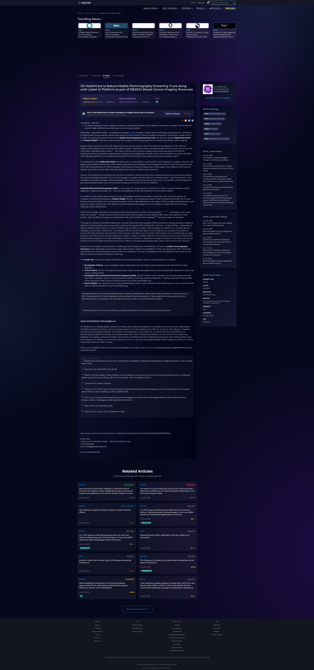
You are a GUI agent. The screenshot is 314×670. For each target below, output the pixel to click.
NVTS (188, 30)
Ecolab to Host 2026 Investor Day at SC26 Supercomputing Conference (105, 561)
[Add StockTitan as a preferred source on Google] (192, 120)
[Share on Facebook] (188, 120)
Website (207, 306)
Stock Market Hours (177, 650)
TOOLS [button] (200, 8)
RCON (134, 30)
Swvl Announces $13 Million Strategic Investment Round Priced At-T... (116, 35)
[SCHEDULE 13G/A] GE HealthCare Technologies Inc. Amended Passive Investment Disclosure (217, 242)
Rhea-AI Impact (90, 98)
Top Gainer (129, 485)
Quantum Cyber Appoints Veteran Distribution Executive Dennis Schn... (224, 34)
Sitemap (97, 641)
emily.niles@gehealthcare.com (93, 446)
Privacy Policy (137, 631)
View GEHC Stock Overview (218, 98)
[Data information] (222, 275)
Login (193, 3)
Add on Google (173, 114)
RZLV (80, 30)
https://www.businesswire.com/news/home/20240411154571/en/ (143, 433)
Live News (177, 644)
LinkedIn (95, 348)
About (97, 625)
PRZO (161, 30)
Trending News (89, 19)
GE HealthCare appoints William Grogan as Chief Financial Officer (105, 511)
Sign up (201, 3)
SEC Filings (119, 76)
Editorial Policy (97, 631)
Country (207, 313)
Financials (96, 76)
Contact (97, 628)
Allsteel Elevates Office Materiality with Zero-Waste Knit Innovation (165, 536)
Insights (124, 348)
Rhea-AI (97, 638)
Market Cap (208, 279)
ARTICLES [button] (214, 8)
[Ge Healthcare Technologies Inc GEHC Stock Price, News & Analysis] (208, 89)
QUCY (215, 30)
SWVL (107, 30)
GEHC (132, 133)
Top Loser (190, 485)
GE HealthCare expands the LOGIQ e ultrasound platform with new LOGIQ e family (218, 168)
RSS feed (216, 625)
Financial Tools (176, 647)
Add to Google (216, 635)
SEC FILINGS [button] (170, 8)
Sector (206, 298)
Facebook (216, 628)
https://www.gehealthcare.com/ (176, 348)
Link (204, 309)
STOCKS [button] (186, 8)
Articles (177, 625)
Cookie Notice (137, 628)
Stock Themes (177, 641)
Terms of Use (137, 625)
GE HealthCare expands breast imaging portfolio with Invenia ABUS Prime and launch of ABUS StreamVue (218, 179)
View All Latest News (135, 609)
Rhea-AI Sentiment (127, 98)
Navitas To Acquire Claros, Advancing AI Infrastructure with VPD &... (197, 35)
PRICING (230, 8)
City (205, 319)
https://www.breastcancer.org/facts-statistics (160, 361)
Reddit (216, 631)
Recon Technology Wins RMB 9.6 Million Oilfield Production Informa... (142, 34)
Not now (187, 113)
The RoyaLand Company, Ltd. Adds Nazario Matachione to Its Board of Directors (167, 561)
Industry (207, 292)
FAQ (97, 635)
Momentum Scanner (177, 638)
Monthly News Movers (177, 635)
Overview (83, 76)
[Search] (234, 3)
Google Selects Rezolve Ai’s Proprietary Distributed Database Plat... (88, 35)
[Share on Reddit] (185, 120)
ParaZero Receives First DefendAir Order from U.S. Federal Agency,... (169, 34)
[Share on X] (181, 120)
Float (205, 286)
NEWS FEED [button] (150, 8)
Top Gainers (177, 628)
